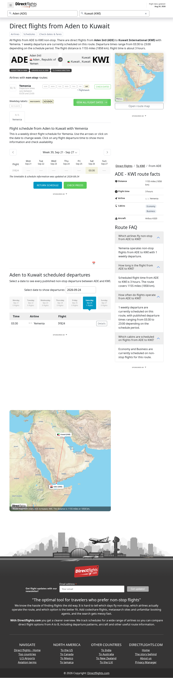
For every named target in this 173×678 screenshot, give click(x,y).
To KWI (140, 166)
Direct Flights (124, 166)
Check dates (102, 86)
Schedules (29, 34)
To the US (67, 650)
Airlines (15, 34)
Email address (68, 584)
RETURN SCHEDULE (48, 185)
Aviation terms (27, 662)
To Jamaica (66, 662)
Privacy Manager (146, 662)
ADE (19, 59)
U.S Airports (27, 658)
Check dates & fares (50, 34)
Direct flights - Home (27, 650)
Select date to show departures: (44, 290)
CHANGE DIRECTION (62, 70)
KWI (100, 59)
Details (102, 323)
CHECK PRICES (75, 185)
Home (146, 650)
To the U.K (106, 662)
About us (146, 658)
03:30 (92, 170)
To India (106, 650)
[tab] (17, 117)
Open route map (139, 106)
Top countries (27, 654)
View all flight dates (90, 102)
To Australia (106, 654)
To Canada (66, 654)
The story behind (146, 654)
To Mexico (66, 658)
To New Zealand (106, 658)
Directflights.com (98, 673)
